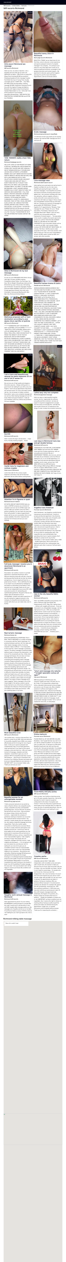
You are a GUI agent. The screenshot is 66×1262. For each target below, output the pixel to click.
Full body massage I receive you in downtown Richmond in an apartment (18, 566)
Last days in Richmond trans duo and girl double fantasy (47, 442)
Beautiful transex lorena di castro (47, 283)
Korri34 (7, 434)
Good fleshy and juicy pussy (45, 792)
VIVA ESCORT (8, 2)
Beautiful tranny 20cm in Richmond (44, 54)
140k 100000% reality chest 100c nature (17, 159)
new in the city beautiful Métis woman (46, 595)
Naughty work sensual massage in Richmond (18, 896)
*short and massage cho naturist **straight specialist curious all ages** (47, 673)
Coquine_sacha (40, 856)
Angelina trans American (44, 508)
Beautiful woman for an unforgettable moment (13, 798)
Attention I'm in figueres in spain (17, 499)
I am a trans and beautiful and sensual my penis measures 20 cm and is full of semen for (18, 376)
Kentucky (24, 5)
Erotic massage (40, 132)
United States (16, 5)
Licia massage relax (42, 180)
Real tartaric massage (13, 633)
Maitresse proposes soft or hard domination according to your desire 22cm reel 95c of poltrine (17, 319)
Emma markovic (40, 734)
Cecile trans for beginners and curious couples (16, 467)
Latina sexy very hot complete (46, 393)
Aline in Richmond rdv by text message (16, 272)
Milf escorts (7, 5)
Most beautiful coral (12, 733)
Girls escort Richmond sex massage (14, 65)
